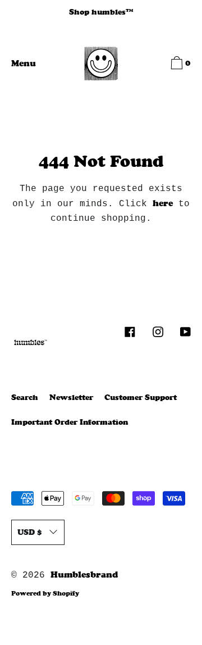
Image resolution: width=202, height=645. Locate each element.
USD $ (29, 532)
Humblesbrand (84, 574)
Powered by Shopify (45, 593)
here (163, 203)
